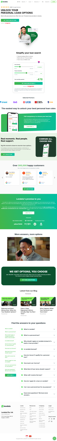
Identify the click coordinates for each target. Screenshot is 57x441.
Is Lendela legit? (42, 423)
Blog (30, 407)
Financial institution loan (23, 425)
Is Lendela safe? (42, 425)
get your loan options (10, 20)
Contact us (41, 411)
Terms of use (50, 409)
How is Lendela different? (42, 421)
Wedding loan (22, 417)
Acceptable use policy (51, 412)
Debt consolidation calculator (33, 419)
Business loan (22, 409)
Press (40, 416)
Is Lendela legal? (42, 426)
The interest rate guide (33, 416)
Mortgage (22, 411)
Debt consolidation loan (23, 414)
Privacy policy (51, 407)
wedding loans (4, 208)
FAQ (42, 1)
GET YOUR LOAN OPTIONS (28, 279)
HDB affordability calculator (33, 422)
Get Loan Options (28, 189)
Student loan (22, 419)
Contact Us (47, 1)
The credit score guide (33, 414)
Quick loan (22, 423)
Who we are (41, 407)
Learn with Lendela (33, 411)
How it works (41, 409)
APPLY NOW (10, 375)
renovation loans (22, 208)
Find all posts (28, 293)
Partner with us (41, 413)
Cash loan (22, 421)
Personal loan (22, 407)
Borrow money (23, 427)
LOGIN (53, 1)
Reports (40, 418)
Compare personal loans (23, 430)
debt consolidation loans (48, 207)
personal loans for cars (13, 208)
